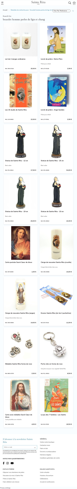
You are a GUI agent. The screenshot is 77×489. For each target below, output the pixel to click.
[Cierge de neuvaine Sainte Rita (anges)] (21, 294)
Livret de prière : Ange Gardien (52, 110)
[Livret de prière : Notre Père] (56, 40)
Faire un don (44, 448)
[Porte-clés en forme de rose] (56, 344)
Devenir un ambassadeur (48, 452)
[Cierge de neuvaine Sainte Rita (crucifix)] (56, 243)
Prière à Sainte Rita (9, 479)
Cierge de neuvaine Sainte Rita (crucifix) (56, 262)
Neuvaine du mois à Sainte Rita (13, 476)
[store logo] (38, 2)
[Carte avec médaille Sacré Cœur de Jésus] (21, 395)
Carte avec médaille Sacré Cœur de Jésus (18, 416)
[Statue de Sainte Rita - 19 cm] (21, 192)
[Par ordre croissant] (73, 11)
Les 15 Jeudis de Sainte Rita (16, 110)
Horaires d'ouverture (46, 476)
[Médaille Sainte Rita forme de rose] (21, 344)
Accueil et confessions (47, 482)
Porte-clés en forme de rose (51, 364)
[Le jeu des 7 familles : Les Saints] (56, 395)
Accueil (5, 10)
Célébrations (44, 479)
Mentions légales (45, 455)
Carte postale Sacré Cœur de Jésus (18, 262)
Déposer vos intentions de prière (13, 472)
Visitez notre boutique (47, 442)
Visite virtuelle (44, 472)
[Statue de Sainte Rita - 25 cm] (56, 141)
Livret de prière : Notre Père (51, 59)
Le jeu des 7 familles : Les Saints (53, 415)
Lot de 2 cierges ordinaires (15, 59)
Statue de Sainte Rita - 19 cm (16, 211)
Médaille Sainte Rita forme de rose (18, 364)
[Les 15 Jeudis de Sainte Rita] (21, 90)
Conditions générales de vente (50, 458)
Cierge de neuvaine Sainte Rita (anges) (20, 313)
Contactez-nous (45, 445)
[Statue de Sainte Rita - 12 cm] (21, 141)
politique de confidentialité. (20, 453)
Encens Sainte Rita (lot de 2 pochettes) (56, 313)
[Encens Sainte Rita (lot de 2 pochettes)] (56, 294)
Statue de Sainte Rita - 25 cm (52, 161)
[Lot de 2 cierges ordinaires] (21, 40)
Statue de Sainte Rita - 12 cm (16, 161)
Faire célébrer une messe (11, 482)
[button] (61, 10)
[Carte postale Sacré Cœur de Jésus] (21, 243)
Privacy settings (5, 488)
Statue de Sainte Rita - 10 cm (52, 211)
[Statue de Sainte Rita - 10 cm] (56, 192)
